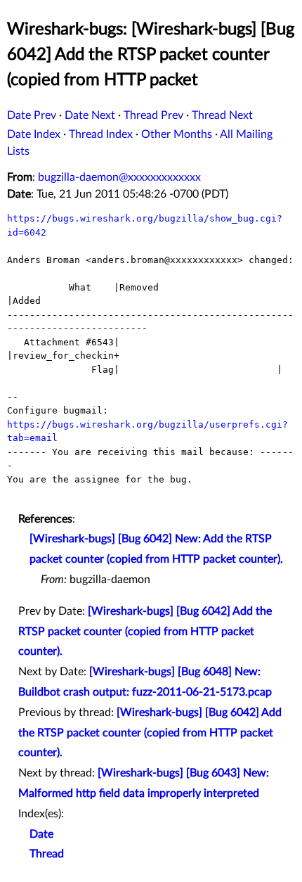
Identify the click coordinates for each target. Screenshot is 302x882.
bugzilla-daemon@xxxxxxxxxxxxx (119, 177)
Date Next (90, 115)
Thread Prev (153, 115)
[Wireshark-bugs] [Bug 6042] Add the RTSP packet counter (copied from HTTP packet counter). (145, 632)
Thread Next (222, 115)
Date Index (33, 134)
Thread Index (101, 134)
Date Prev (31, 115)
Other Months (176, 134)
